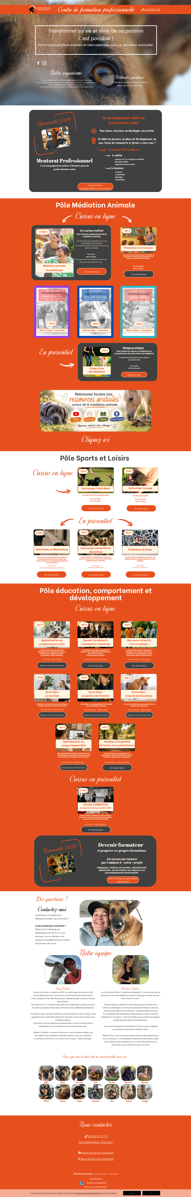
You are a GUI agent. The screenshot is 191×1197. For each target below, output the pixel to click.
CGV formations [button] (96, 1178)
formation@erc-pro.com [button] (96, 1142)
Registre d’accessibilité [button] (96, 1182)
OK (151, 1193)
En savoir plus (92, 271)
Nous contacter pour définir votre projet (123, 880)
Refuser (132, 1193)
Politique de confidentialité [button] (95, 1186)
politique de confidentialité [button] (88, 1193)
